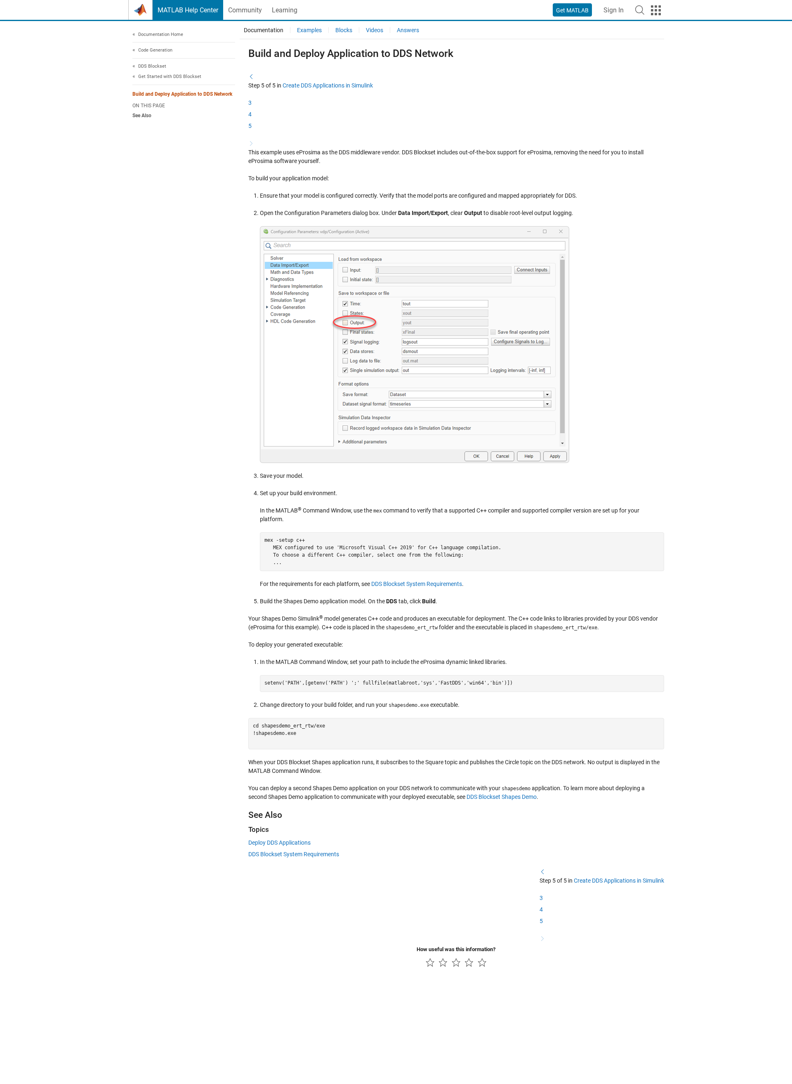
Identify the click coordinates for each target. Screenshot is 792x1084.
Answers (408, 30)
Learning (284, 10)
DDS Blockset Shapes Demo (502, 797)
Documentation (263, 30)
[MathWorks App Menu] (656, 10)
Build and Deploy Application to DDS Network (182, 94)
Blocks (343, 30)
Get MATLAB (572, 10)
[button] (640, 10)
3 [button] (250, 102)
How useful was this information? (456, 949)
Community (245, 10)
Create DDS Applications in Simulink (328, 85)
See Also (141, 116)
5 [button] (250, 126)
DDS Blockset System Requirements (416, 584)
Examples (309, 30)
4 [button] (250, 114)
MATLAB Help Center (188, 10)
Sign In (613, 10)
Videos (374, 30)
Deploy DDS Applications (279, 842)
